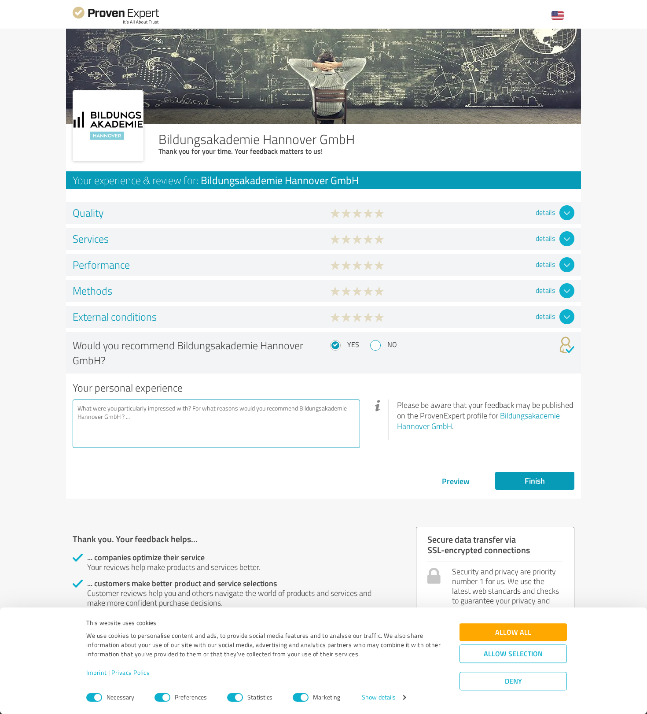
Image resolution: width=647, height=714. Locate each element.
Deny (513, 681)
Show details (379, 697)
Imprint (96, 673)
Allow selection (513, 654)
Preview (456, 481)
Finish (535, 480)
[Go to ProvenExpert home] (116, 22)
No (392, 344)
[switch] (162, 697)
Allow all (513, 632)
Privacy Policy (130, 673)
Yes (353, 344)
